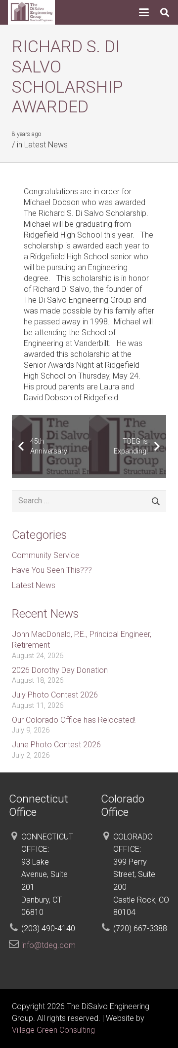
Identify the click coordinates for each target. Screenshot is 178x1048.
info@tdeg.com (48, 945)
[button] (144, 12)
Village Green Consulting (53, 1030)
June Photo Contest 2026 (56, 744)
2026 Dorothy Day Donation (60, 670)
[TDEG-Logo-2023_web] (31, 12)
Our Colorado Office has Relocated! (73, 720)
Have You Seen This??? (52, 570)
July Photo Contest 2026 (55, 694)
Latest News (46, 144)
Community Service (46, 555)
